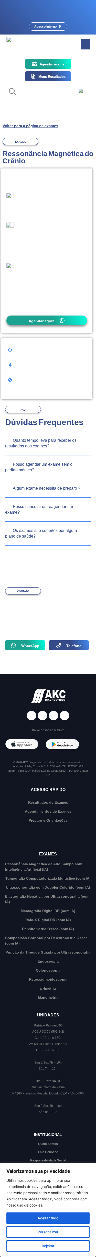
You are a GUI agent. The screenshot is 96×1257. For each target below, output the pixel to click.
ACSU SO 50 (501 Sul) (48, 1031)
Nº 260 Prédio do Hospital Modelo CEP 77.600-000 (48, 1093)
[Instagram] (42, 715)
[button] (85, 44)
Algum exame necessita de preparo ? (46, 488)
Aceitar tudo (48, 1218)
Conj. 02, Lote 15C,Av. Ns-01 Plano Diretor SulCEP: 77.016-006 (48, 1044)
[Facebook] (31, 715)
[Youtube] (64, 715)
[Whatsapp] (53, 715)
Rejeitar (48, 1246)
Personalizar (48, 1232)
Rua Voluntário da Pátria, (48, 1087)
